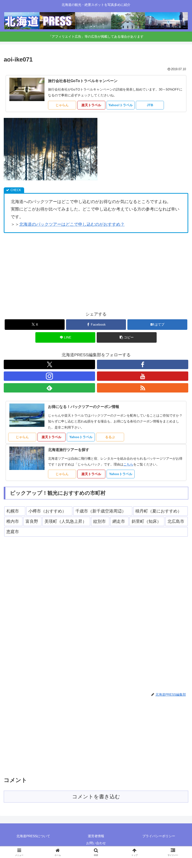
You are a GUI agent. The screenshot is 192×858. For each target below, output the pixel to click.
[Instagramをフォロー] (49, 376)
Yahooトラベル (80, 437)
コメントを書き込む (96, 797)
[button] (127, 337)
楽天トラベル (91, 105)
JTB (150, 105)
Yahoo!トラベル (120, 105)
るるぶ (110, 437)
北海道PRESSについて (33, 836)
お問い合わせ (96, 843)
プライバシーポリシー (158, 836)
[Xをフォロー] (49, 364)
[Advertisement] (96, 272)
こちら (128, 464)
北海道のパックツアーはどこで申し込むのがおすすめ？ (72, 224)
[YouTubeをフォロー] (142, 376)
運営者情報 (96, 836)
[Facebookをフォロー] (142, 364)
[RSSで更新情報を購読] (142, 388)
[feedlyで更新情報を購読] (49, 388)
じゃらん (62, 105)
